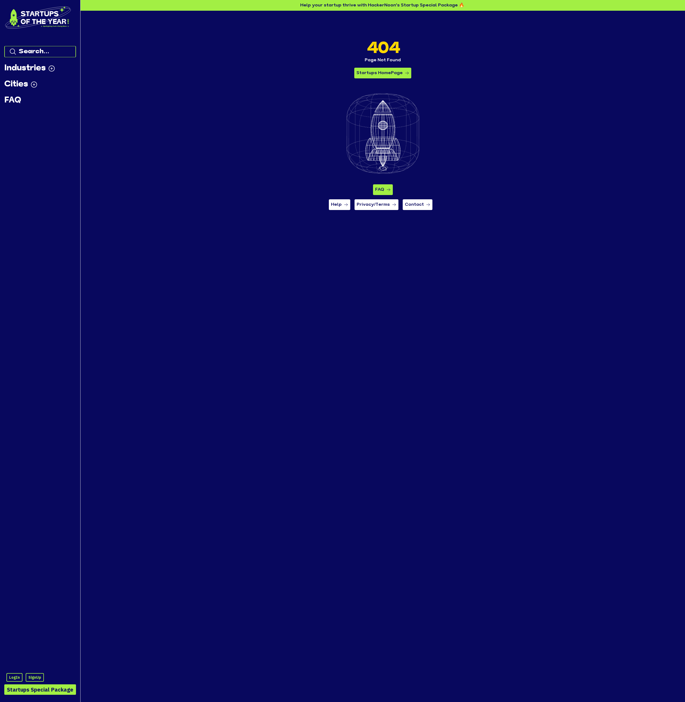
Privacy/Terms (373, 205)
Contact (414, 205)
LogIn (14, 677)
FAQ (379, 190)
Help (336, 205)
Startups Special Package (40, 689)
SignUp (34, 677)
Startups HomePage (379, 73)
